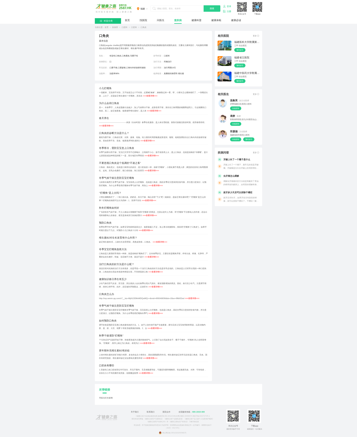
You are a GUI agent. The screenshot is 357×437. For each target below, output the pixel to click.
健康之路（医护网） (113, 8)
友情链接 (104, 389)
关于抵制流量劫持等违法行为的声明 (155, 425)
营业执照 (137, 425)
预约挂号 (240, 50)
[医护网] (106, 417)
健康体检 (216, 20)
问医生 (160, 20)
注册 (229, 11)
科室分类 (108, 21)
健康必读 (236, 20)
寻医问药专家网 (106, 398)
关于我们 (135, 412)
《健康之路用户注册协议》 (154, 419)
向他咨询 (235, 108)
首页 (127, 20)
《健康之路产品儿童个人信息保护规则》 (199, 419)
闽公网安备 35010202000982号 (174, 433)
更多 (255, 36)
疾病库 (115, 27)
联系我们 (151, 412)
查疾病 (178, 20)
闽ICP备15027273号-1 (201, 416)
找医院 (143, 20)
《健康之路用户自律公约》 (157, 422)
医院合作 (166, 412)
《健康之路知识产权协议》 (179, 422)
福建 (142, 9)
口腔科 (124, 27)
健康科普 (196, 20)
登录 (229, 6)
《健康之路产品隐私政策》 (174, 419)
